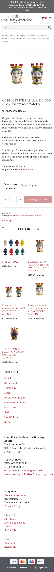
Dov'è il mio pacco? (15, 522)
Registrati (10, 530)
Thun (7, 421)
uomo (21, 169)
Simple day (10, 387)
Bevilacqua (22, 35)
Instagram (10, 546)
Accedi (8, 526)
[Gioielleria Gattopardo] (16, 18)
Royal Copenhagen (14, 397)
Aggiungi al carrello (38, 199)
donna (29, 169)
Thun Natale (11, 383)
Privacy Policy (12, 506)
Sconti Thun (11, 417)
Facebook (9, 543)
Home (5, 35)
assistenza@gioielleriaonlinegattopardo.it (28, 474)
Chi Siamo (10, 519)
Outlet (7, 392)
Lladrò (7, 412)
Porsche (8, 378)
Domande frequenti (16, 495)
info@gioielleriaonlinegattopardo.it (25, 470)
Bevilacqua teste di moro (31, 216)
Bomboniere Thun (14, 402)
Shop (12, 35)
